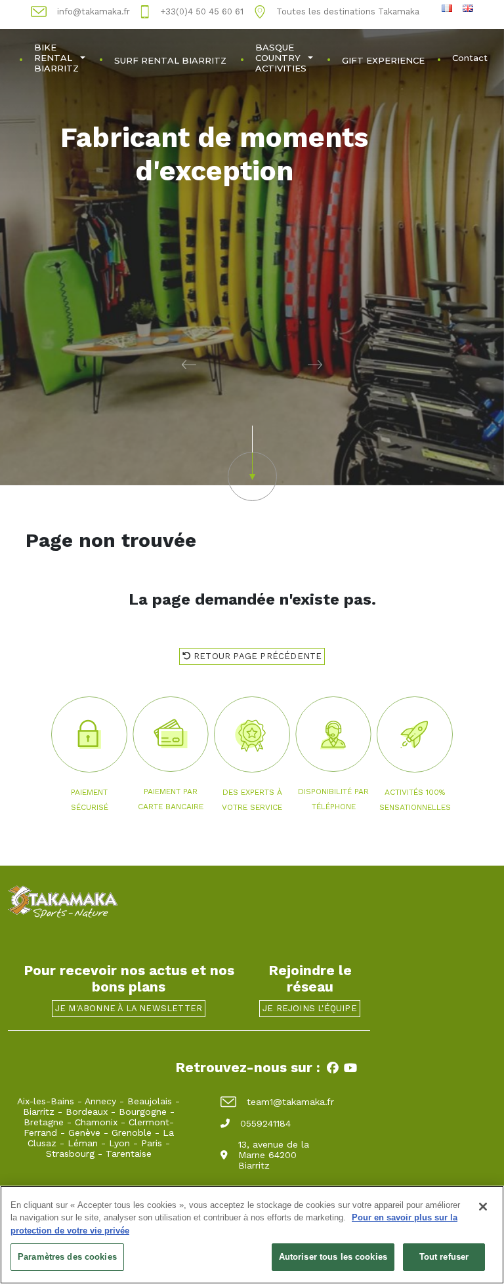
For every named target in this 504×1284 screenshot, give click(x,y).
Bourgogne (143, 1111)
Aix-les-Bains (45, 1101)
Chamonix (96, 1122)
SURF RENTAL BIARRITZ (170, 60)
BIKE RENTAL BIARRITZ (56, 57)
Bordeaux (87, 1111)
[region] (252, 1235)
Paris (151, 1143)
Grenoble (132, 1132)
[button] (126, 364)
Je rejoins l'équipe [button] (309, 1008)
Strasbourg (70, 1153)
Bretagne (44, 1122)
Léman (83, 1143)
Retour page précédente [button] (256, 656)
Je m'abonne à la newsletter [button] (128, 1008)
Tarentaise (129, 1153)
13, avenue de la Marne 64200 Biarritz (273, 1155)
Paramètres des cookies (67, 1257)
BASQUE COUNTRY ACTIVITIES (280, 57)
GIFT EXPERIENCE (383, 60)
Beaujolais (149, 1101)
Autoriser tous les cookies (333, 1257)
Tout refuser (444, 1257)
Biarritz (38, 1111)
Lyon (119, 1143)
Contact (470, 57)
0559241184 (265, 1123)
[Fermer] (483, 1206)
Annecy (100, 1101)
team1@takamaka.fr (290, 1101)
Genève (84, 1132)
